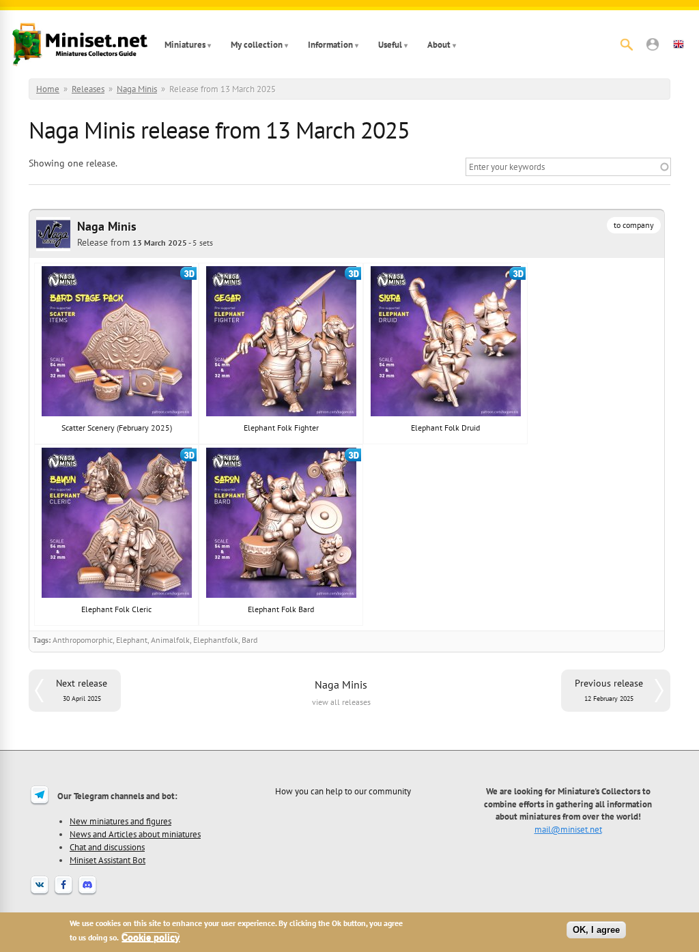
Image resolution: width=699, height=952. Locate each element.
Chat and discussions (107, 846)
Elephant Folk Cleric (116, 609)
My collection (257, 45)
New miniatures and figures (120, 821)
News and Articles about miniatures (135, 833)
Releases (88, 89)
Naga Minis (137, 89)
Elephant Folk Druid (445, 427)
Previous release (609, 690)
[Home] (80, 44)
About (439, 45)
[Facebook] (63, 893)
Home (47, 89)
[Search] (626, 44)
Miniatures (185, 45)
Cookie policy (151, 937)
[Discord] (87, 893)
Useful (390, 45)
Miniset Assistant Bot (107, 859)
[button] (652, 44)
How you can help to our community (343, 790)
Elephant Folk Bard (281, 609)
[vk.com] (40, 893)
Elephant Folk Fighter (281, 427)
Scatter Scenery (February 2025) (116, 427)
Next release (81, 690)
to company (634, 225)
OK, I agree (596, 930)
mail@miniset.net (568, 829)
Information (330, 45)
